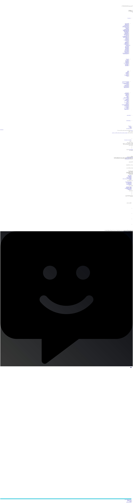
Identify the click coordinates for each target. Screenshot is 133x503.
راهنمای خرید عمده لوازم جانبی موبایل (127, 178)
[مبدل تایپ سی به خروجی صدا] (126, 138)
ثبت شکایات (130, 176)
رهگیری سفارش (129, 115)
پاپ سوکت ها (127, 95)
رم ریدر (128, 76)
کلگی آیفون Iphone (126, 29)
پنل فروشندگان (129, 189)
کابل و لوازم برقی (127, 23)
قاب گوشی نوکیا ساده (126, 83)
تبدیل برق (127, 41)
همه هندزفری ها (127, 49)
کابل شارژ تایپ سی (126, 25)
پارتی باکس (127, 63)
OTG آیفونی (127, 72)
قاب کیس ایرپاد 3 (127, 85)
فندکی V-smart (127, 39)
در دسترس (113, 132)
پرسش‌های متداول (128, 120)
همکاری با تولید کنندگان (128, 187)
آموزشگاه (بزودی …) (129, 184)
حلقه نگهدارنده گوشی (126, 97)
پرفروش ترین (125, 132)
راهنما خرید (130, 127)
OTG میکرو (127, 73)
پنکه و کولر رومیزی (126, 105)
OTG (128, 71)
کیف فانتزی (127, 99)
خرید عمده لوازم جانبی (128, 128)
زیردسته (128, 59)
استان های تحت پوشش (128, 182)
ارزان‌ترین (118, 132)
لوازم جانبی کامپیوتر (126, 100)
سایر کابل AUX (127, 33)
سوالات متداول (129, 175)
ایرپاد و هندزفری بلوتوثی (126, 53)
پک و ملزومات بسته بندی (126, 98)
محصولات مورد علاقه (128, 177)
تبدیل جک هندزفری (126, 52)
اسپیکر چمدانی (127, 60)
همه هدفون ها (127, 48)
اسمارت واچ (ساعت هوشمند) (125, 104)
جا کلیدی (128, 96)
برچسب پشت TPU (126, 108)
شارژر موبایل (127, 35)
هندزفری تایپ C (127, 50)
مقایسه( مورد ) (131, 149)
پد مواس (128, 101)
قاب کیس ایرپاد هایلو (126, 87)
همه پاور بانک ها (127, 44)
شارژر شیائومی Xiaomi (126, 37)
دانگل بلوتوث (127, 75)
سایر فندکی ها (127, 38)
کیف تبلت (127, 82)
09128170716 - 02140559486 (129, 157)
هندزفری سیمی (127, 51)
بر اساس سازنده (127, 64)
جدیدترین (120, 132)
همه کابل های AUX (126, 34)
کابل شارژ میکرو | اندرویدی (125, 26)
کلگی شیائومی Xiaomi (126, 30)
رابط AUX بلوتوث (126, 32)
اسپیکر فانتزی (127, 61)
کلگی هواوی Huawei (126, 31)
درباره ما (130, 126)
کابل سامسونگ (127, 24)
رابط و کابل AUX (127, 107)
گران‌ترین (116, 132)
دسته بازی (127, 106)
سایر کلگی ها (127, 28)
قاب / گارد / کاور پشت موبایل (125, 81)
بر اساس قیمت (127, 65)
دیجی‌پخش (131, 130)
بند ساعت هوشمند (126, 109)
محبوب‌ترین (122, 132)
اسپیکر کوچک (127, 62)
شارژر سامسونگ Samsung (126, 36)
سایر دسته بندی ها (126, 102)
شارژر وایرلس (127, 40)
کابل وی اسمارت (127, 27)
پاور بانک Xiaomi (127, 42)
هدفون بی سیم (127, 46)
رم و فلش (127, 103)
